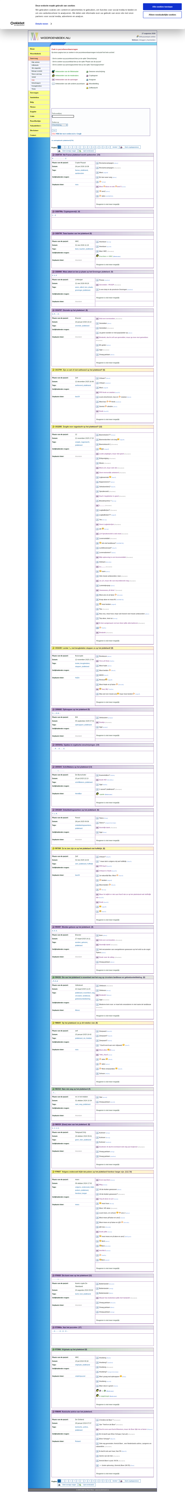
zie (84, 1038)
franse (77, 170)
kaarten (82, 249)
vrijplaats (78, 1365)
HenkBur (78, 794)
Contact (33, 135)
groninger (78, 290)
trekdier (89, 1038)
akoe (116, 163)
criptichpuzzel (80, 1376)
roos (76, 185)
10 (93, 147)
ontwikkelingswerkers (83, 825)
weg (80, 1104)
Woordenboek (35, 54)
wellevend (79, 385)
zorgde (77, 442)
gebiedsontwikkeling (82, 999)
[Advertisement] (100, 99)
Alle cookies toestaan (162, 7)
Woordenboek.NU (38, 42)
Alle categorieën (36, 68)
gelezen (84, 942)
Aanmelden (151, 40)
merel (122, 1217)
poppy (110, 717)
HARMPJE (109, 196)
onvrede (78, 326)
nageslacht (85, 442)
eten (81, 1140)
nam (76, 1104)
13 (105, 147)
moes (113, 435)
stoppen (78, 666)
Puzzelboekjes (35, 121)
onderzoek (86, 1187)
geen (77, 1140)
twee (77, 249)
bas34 (77, 397)
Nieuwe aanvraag (37, 74)
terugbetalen (85, 663)
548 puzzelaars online (147, 37)
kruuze (112, 1284)
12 (101, 147)
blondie (108, 562)
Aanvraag (34, 58)
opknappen (79, 725)
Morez (77, 1010)
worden (78, 942)
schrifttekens (79, 782)
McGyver (128, 1236)
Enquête (33, 112)
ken (86, 287)
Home (32, 49)
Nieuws (32, 107)
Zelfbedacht (35, 65)
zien (76, 864)
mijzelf (106, 172)
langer (84, 1193)
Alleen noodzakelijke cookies (162, 15)
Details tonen (41, 24)
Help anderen (36, 62)
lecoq (109, 242)
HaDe (104, 628)
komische (78, 1427)
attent (82, 287)
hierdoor (78, 1193)
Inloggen (142, 40)
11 (97, 147)
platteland (84, 170)
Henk (108, 378)
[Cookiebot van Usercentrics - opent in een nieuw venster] (17, 24)
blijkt (92, 1187)
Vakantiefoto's (35, 126)
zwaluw (107, 280)
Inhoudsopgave (36, 83)
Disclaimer (34, 130)
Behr (111, 1293)
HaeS (114, 477)
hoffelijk (90, 864)
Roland (78, 1441)
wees (77, 287)
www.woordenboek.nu (102, 1490)
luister (77, 663)
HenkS (109, 1031)
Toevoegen (34, 93)
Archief (34, 77)
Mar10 (113, 1439)
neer (81, 1294)
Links (32, 116)
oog (93, 993)
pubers (77, 1190)
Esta (106, 818)
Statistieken (34, 97)
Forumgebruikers (37, 86)
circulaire (78, 996)
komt (77, 1294)
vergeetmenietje (111, 823)
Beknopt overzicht (37, 71)
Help (32, 102)
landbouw (86, 996)
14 (108, 147)
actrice (85, 1427)
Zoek (33, 80)
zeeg (103, 182)
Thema (34, 89)
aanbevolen (79, 173)
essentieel (87, 993)
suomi (109, 246)
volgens (78, 1187)
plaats (90, 287)
